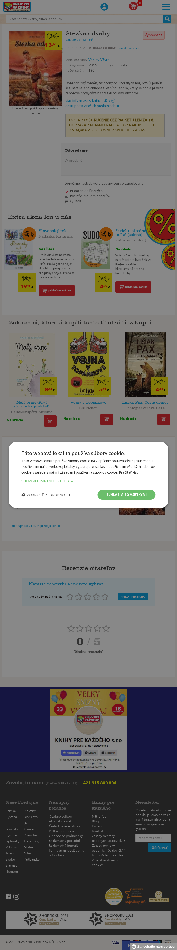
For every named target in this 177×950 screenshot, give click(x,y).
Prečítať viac (128, 472)
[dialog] (88, 475)
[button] (88, 481)
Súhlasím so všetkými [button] (126, 494)
